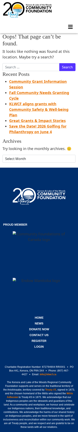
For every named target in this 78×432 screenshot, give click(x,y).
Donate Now (39, 329)
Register (39, 340)
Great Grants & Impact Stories (37, 120)
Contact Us (39, 335)
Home (39, 317)
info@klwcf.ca (48, 374)
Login (39, 346)
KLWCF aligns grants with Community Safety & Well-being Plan (38, 109)
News (39, 323)
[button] (70, 26)
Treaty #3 (50, 389)
